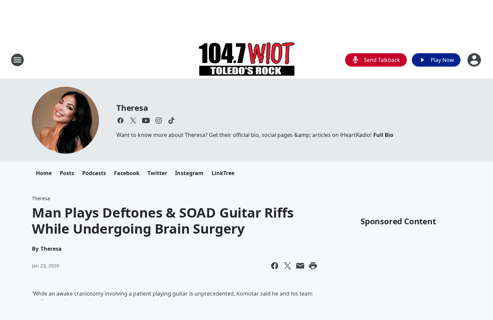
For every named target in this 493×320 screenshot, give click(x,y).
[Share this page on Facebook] (274, 265)
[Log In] (475, 60)
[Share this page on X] (287, 265)
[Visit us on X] (133, 120)
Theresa (132, 107)
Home (44, 173)
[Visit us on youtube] (146, 120)
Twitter (157, 173)
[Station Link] (246, 59)
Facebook (127, 173)
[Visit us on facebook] (120, 120)
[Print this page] (313, 265)
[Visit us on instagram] (159, 120)
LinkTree (223, 173)
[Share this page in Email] (300, 265)
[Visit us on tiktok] (171, 120)
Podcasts (94, 173)
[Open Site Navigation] (17, 60)
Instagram (189, 173)
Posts (67, 173)
